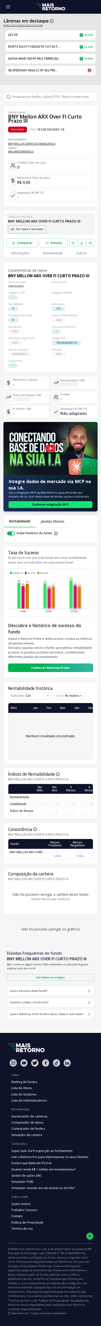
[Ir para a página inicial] (50, 7)
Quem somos (20, 1204)
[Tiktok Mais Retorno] (56, 1062)
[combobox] (69, 695)
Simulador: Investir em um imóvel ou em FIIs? (43, 1188)
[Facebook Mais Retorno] (45, 1062)
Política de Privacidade (27, 1222)
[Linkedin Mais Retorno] (67, 1062)
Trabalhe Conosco (24, 1210)
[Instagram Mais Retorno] (13, 1062)
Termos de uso (22, 1229)
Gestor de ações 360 (26, 1175)
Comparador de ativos (27, 1122)
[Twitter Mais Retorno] (34, 1063)
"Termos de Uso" (19, 1300)
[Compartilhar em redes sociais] (90, 243)
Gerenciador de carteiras (29, 1116)
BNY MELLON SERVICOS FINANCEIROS (31, 143)
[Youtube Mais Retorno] (24, 1062)
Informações (20, 253)
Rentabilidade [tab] (19, 521)
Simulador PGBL (22, 1182)
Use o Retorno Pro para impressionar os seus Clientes (49, 1157)
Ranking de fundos (24, 1082)
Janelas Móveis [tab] (52, 521)
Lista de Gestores (23, 1094)
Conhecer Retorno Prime (50, 668)
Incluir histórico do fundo (34, 533)
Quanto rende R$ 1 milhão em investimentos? (43, 1169)
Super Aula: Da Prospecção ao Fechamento (42, 1151)
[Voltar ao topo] (89, 1236)
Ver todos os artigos (50, 977)
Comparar (25, 243)
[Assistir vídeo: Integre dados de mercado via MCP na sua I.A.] (50, 448)
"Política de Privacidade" (54, 1300)
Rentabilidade (53, 253)
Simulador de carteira (26, 1135)
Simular (56, 243)
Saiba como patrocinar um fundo (23, 25)
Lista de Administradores (29, 1100)
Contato (17, 1216)
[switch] (11, 533)
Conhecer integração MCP (50, 504)
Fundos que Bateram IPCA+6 (31, 1163)
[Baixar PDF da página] (82, 243)
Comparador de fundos (28, 1129)
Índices (82, 253)
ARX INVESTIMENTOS (21, 151)
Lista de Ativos (21, 1088)
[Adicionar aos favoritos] (73, 243)
